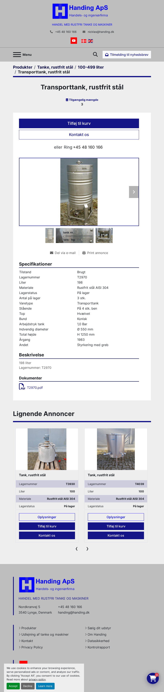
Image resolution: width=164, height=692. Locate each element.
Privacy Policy (32, 647)
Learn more (45, 686)
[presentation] (76, 548)
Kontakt (27, 641)
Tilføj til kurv (79, 123)
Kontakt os (79, 134)
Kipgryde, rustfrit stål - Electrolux (114, 475)
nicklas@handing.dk (100, 31)
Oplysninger (47, 517)
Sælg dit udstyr (99, 628)
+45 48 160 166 (65, 31)
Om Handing (97, 634)
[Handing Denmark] (47, 585)
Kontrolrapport (99, 647)
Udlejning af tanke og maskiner (45, 634)
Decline (27, 686)
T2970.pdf (35, 388)
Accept (13, 686)
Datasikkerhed (98, 641)
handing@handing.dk (74, 612)
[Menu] (17, 54)
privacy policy (37, 679)
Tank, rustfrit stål (32, 475)
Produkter (28, 628)
